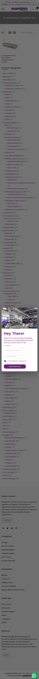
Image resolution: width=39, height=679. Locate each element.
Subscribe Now (15, 366)
